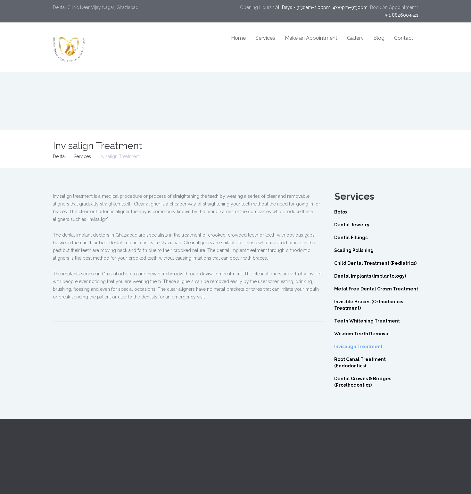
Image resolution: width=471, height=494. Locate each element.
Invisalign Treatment (358, 346)
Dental (59, 156)
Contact (403, 38)
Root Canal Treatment (262, 453)
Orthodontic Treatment (263, 461)
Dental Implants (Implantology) (370, 276)
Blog (378, 38)
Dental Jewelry (351, 224)
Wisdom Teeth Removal (362, 333)
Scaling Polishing (354, 250)
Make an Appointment (311, 38)
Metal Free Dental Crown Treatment (376, 288)
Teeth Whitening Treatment (367, 320)
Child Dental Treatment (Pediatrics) (375, 263)
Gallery (355, 38)
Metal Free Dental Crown (359, 461)
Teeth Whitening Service (265, 445)
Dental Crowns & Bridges (360, 437)
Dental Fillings (351, 237)
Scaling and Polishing (356, 453)
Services (265, 38)
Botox (340, 211)
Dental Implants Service (264, 437)
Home (238, 38)
